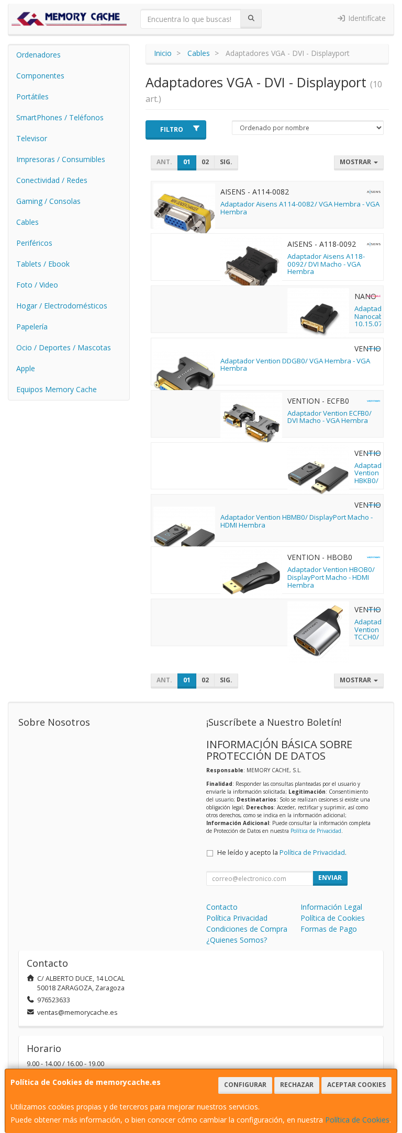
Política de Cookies (357, 1120)
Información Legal (331, 907)
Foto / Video (37, 285)
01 (187, 161)
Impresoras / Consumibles (60, 159)
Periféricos (34, 243)
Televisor (31, 138)
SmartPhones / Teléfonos (60, 117)
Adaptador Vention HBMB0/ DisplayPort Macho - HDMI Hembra (296, 521)
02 (205, 161)
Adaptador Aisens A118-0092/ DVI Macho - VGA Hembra (326, 263)
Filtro (171, 129)
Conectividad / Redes (51, 180)
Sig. (226, 161)
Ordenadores (38, 55)
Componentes (40, 76)
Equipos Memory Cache (56, 389)
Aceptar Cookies (356, 1084)
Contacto (222, 907)
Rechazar (297, 1084)
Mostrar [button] (356, 161)
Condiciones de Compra (246, 929)
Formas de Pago (328, 929)
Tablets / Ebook (43, 264)
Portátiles (32, 96)
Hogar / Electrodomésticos (61, 306)
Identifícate (366, 18)
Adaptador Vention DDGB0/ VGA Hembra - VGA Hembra (295, 364)
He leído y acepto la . (282, 852)
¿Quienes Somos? (236, 940)
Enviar (330, 877)
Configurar (245, 1084)
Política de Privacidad (316, 830)
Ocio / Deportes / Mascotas (63, 347)
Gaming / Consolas (48, 201)
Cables (27, 222)
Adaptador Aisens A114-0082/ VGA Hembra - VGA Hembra (299, 207)
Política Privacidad (236, 918)
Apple (25, 368)
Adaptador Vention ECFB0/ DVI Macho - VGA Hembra (329, 417)
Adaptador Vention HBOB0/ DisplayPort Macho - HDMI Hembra (331, 577)
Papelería (32, 326)
